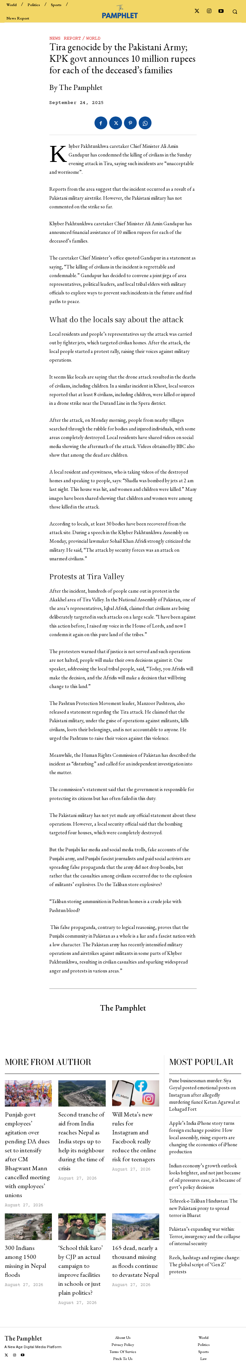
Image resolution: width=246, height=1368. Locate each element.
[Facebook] (100, 122)
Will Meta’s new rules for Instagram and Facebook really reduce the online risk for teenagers (134, 1136)
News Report (65, 38)
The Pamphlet (80, 87)
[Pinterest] (130, 122)
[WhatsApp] (145, 122)
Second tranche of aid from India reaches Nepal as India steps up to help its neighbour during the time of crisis (81, 1141)
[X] (115, 122)
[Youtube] (221, 11)
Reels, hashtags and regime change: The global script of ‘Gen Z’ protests (204, 1264)
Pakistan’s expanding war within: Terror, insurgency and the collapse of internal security (204, 1236)
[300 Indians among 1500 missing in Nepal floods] (28, 1226)
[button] (235, 12)
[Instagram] (209, 11)
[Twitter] (197, 11)
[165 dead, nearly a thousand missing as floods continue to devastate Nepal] (135, 1226)
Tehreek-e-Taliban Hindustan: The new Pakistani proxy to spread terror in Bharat (203, 1208)
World (93, 38)
